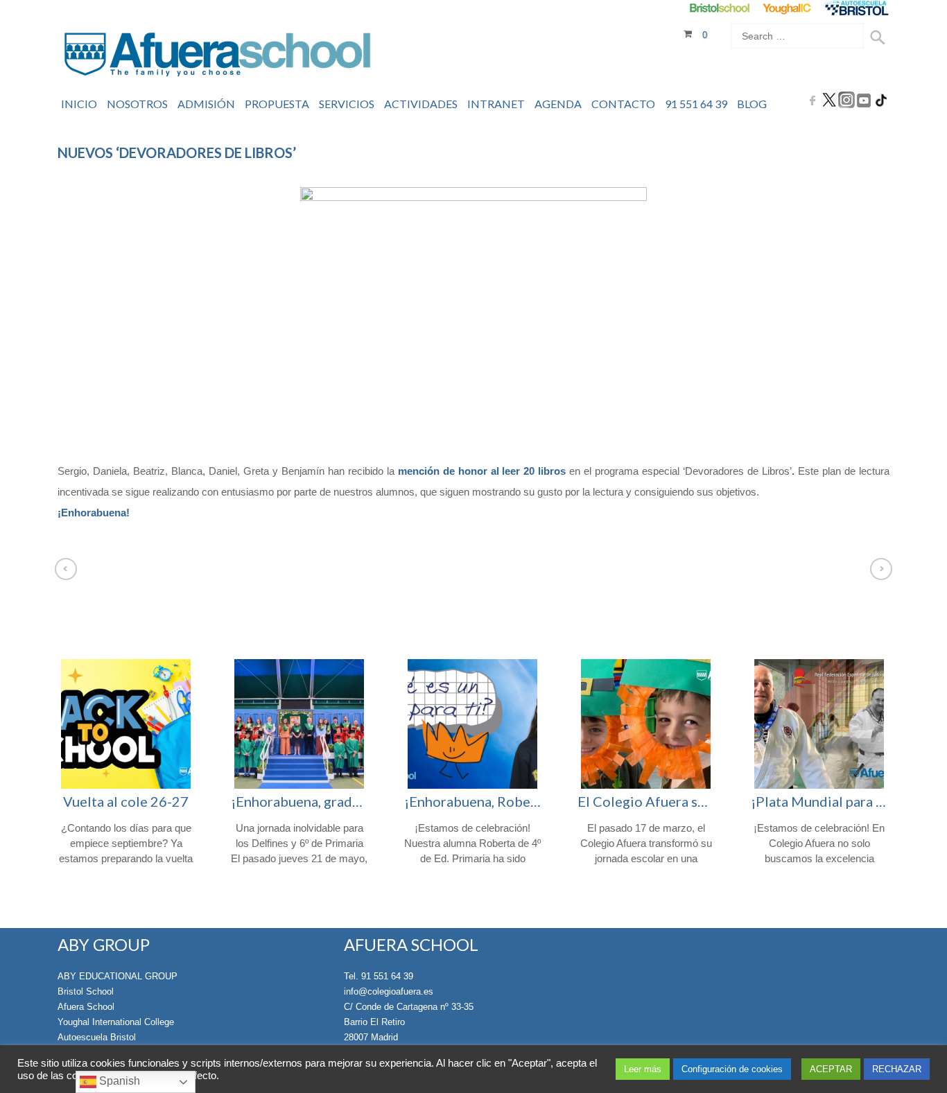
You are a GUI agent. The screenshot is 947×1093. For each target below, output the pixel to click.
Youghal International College (116, 1022)
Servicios (346, 103)
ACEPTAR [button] (831, 1069)
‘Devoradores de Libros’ (737, 471)
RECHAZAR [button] (896, 1069)
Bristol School (86, 991)
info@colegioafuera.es (388, 991)
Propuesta (277, 103)
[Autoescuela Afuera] (856, 8)
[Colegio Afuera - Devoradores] (473, 317)
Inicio (79, 103)
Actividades (421, 103)
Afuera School (86, 1007)
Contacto (623, 103)
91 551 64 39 (696, 103)
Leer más (642, 1069)
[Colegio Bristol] (719, 8)
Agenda (558, 103)
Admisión (206, 103)
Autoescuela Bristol (97, 1037)
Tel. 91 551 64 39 (378, 976)
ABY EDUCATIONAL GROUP (117, 976)
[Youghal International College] (788, 8)
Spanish (118, 1081)
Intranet (496, 103)
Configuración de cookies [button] (732, 1069)
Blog (752, 103)
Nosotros (137, 103)
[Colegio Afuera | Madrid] (217, 56)
